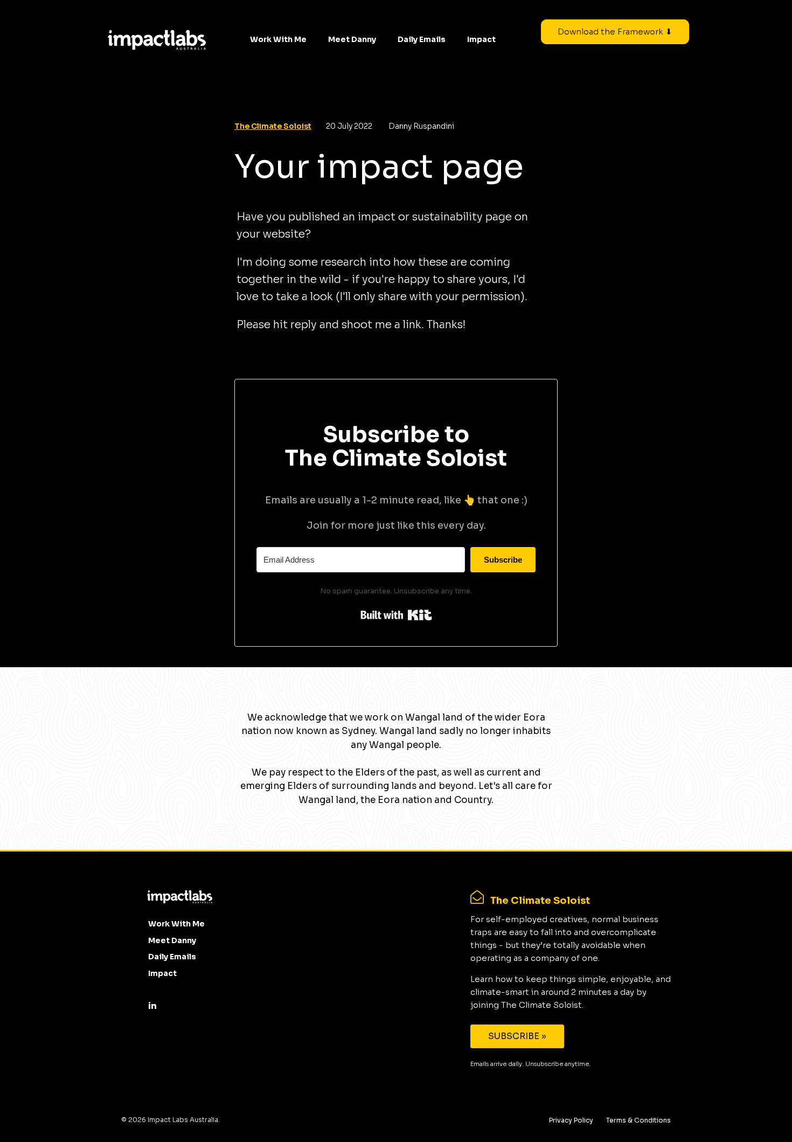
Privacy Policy (571, 1120)
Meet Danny (352, 39)
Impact (481, 39)
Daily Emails (422, 39)
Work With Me (278, 39)
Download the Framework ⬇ (615, 31)
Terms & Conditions (638, 1120)
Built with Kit (396, 615)
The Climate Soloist (272, 126)
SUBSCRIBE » (517, 1036)
